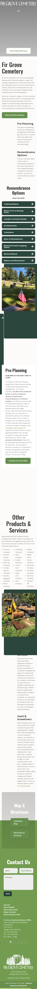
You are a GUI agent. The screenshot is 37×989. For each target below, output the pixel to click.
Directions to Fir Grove (19, 834)
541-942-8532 (25, 786)
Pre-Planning (9, 907)
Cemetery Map (18, 822)
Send (8, 894)
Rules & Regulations (12, 915)
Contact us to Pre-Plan (18, 461)
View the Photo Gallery (14, 115)
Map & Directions (11, 910)
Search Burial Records (18, 51)
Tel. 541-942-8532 (11, 932)
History (7, 905)
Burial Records (10, 912)
